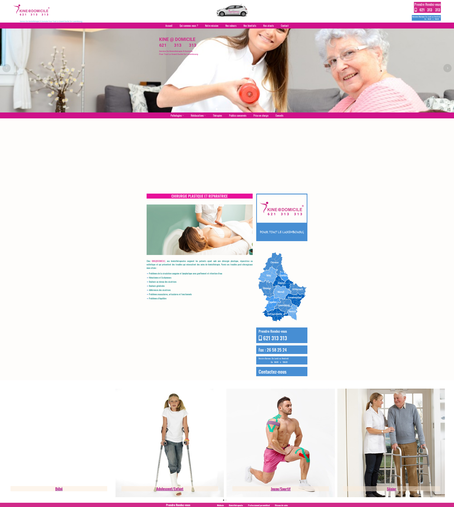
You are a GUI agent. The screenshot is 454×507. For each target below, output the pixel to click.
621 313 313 (275, 338)
